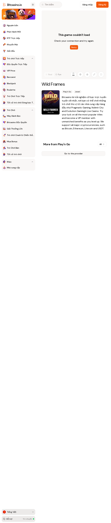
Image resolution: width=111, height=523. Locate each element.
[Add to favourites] (87, 74)
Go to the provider (73, 153)
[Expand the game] (94, 74)
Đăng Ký (102, 4)
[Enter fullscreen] (101, 74)
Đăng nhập (88, 4)
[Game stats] (80, 74)
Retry (74, 47)
